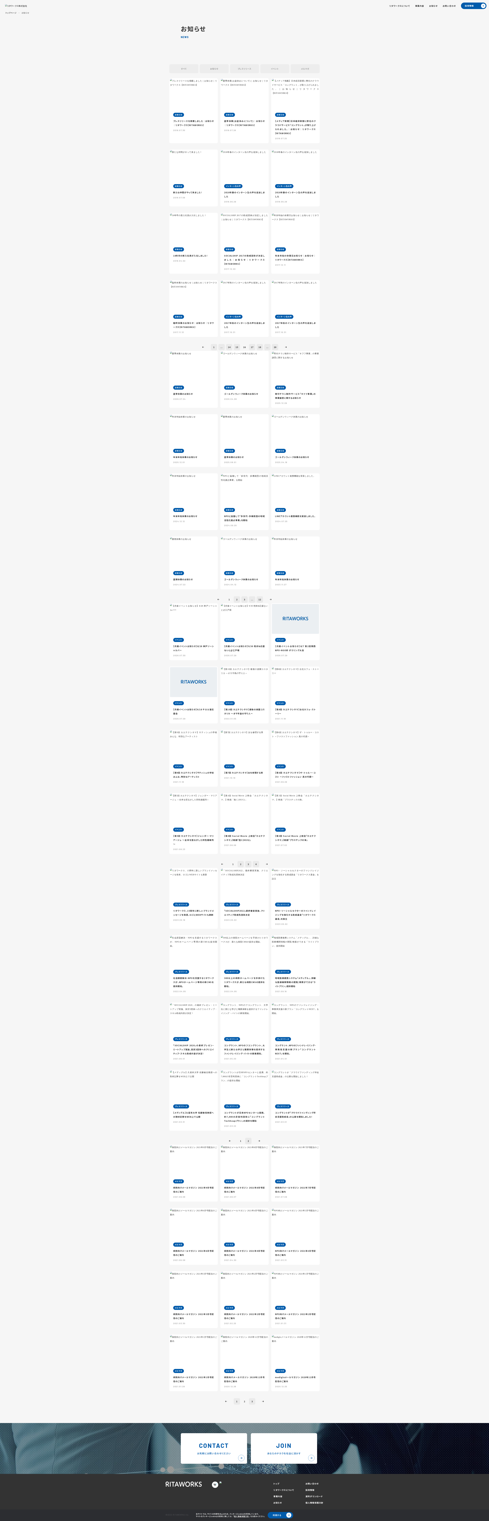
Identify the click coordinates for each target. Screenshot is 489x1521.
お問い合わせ (449, 5)
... (221, 347)
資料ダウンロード (314, 1496)
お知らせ (433, 5)
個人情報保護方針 (241, 1516)
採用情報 (469, 5)
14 (229, 347)
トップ (276, 1483)
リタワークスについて (399, 5)
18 (260, 347)
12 (260, 599)
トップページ (11, 12)
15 (237, 347)
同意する (277, 1515)
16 (244, 347)
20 (275, 347)
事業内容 (419, 5)
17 (252, 347)
